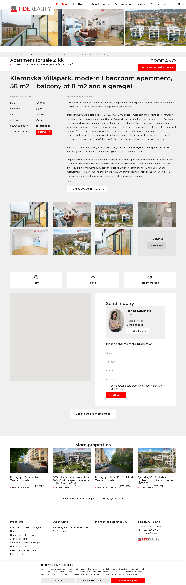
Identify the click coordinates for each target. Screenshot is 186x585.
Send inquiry (116, 395)
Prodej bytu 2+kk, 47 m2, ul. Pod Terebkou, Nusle (114, 479)
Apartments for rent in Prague (25, 527)
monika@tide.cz (134, 325)
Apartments (32, 55)
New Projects (100, 4)
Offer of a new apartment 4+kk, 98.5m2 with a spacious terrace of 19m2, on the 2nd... (71, 480)
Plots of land (16, 554)
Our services (123, 4)
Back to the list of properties (93, 413)
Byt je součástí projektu (88, 189)
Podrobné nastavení (92, 580)
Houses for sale (18, 546)
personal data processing (130, 385)
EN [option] (179, 4)
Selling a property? (19, 539)
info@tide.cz (151, 533)
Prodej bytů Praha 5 (112, 498)
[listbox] (180, 3)
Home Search (17, 531)
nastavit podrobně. (128, 574)
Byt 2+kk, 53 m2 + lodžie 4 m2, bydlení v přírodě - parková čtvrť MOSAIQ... (156, 480)
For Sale (61, 4)
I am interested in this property (157, 67)
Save (93, 282)
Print (36, 282)
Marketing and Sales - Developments (72, 527)
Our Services (59, 531)
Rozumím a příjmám (128, 580)
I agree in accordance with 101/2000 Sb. (136, 387)
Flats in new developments (24, 550)
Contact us (158, 4)
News (141, 4)
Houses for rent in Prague (23, 535)
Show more (157, 245)
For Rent (79, 4)
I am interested (150, 282)
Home (12, 55)
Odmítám (57, 580)
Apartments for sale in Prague (79, 498)
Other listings (138, 331)
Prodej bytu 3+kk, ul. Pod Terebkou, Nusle (24, 479)
